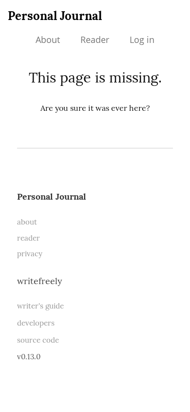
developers (36, 323)
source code (38, 340)
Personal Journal (55, 15)
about (27, 222)
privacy (29, 253)
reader (28, 238)
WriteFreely (39, 281)
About (48, 39)
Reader (94, 39)
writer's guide (40, 305)
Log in (142, 39)
